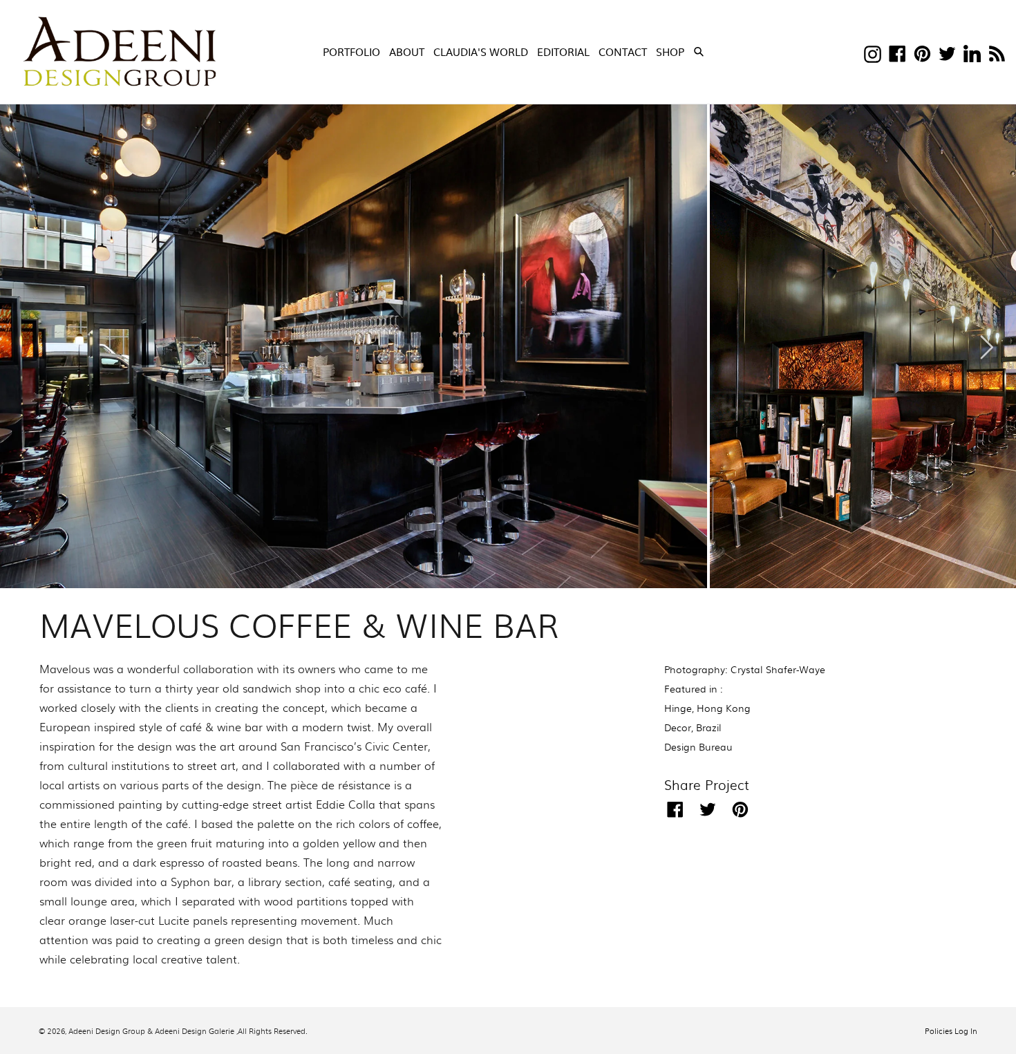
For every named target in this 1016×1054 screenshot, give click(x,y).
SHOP (671, 51)
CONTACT (623, 51)
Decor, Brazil (693, 727)
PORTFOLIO (351, 51)
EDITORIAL (563, 51)
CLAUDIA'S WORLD (480, 51)
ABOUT (406, 51)
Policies (938, 1030)
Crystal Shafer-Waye (778, 669)
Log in (965, 1030)
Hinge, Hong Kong (707, 708)
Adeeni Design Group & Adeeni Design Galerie (151, 1030)
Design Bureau (698, 746)
